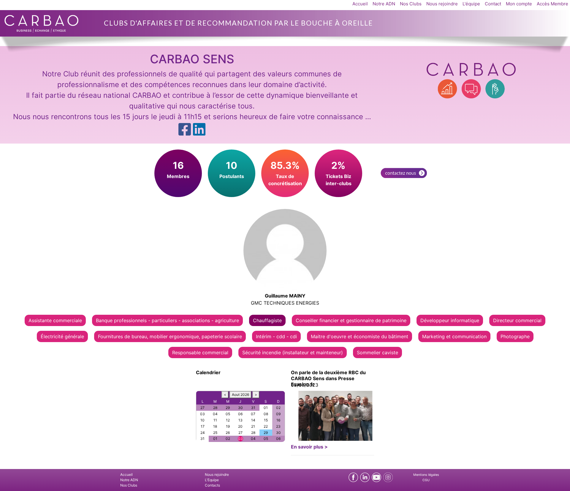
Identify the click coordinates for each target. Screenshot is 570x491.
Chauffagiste (267, 320)
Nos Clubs (411, 4)
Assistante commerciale (55, 320)
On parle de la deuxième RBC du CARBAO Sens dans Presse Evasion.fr (328, 378)
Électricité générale (62, 336)
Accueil (360, 4)
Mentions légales (426, 475)
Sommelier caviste (377, 352)
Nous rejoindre (442, 4)
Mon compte (519, 4)
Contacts (212, 485)
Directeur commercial (517, 320)
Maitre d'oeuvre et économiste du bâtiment (359, 336)
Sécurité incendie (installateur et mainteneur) (292, 352)
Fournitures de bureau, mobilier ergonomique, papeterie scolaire (170, 336)
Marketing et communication (454, 336)
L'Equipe (212, 480)
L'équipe (471, 4)
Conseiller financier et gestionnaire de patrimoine (351, 320)
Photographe (515, 336)
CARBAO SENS (192, 59)
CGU (426, 480)
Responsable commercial (200, 352)
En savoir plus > (309, 447)
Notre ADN (384, 4)
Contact (493, 4)
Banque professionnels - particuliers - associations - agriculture (167, 320)
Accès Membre (552, 4)
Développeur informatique (449, 320)
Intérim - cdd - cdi (276, 336)
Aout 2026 (240, 394)
